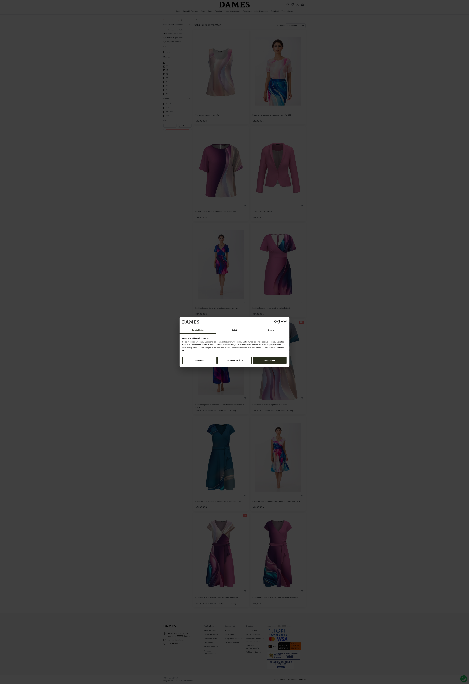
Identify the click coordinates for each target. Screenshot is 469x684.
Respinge (199, 360)
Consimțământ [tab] (198, 330)
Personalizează (233, 360)
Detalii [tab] (234, 330)
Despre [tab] (271, 330)
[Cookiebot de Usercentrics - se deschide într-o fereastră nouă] (276, 322)
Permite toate (269, 360)
